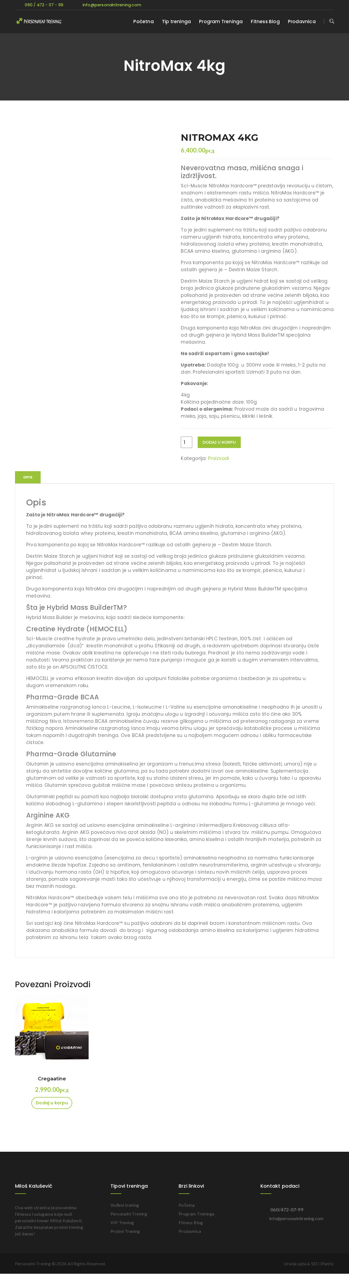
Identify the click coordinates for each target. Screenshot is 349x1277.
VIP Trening (122, 1222)
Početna (143, 21)
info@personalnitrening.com (111, 5)
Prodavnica (302, 21)
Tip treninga (176, 21)
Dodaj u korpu (219, 442)
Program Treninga (221, 21)
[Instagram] (330, 5)
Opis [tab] (27, 477)
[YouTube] (320, 5)
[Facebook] (311, 5)
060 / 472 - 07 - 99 (44, 5)
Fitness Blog (265, 21)
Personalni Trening (128, 1213)
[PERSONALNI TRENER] (49, 21)
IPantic (327, 1263)
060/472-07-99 (286, 1209)
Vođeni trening (124, 1205)
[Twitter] (302, 5)
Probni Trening (125, 1231)
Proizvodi (218, 458)
